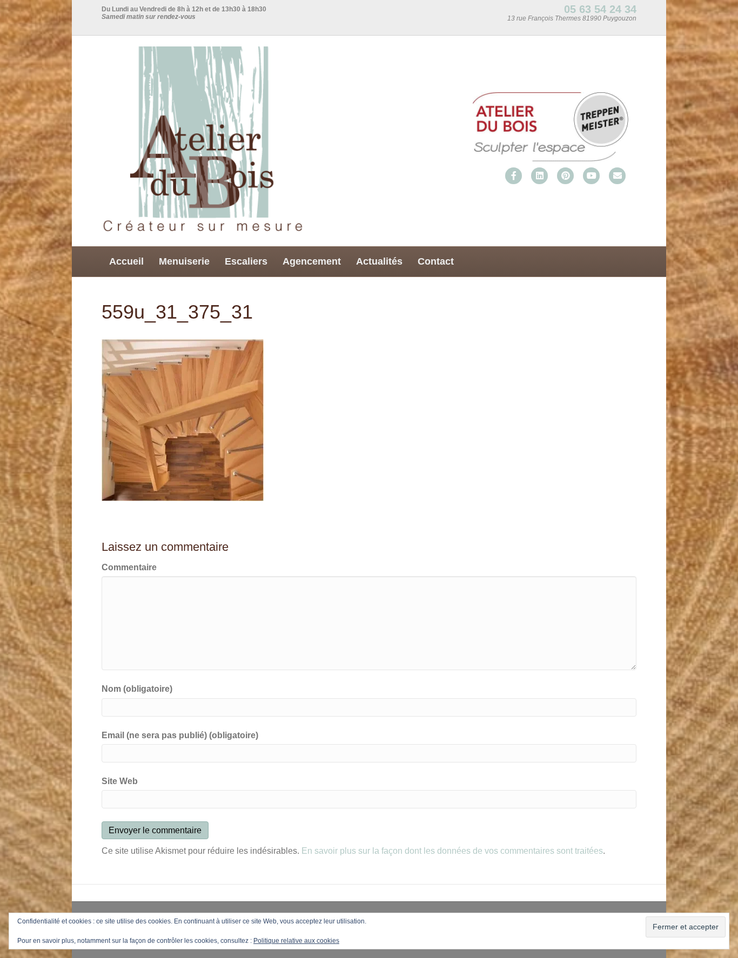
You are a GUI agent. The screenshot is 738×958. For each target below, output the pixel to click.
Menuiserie (184, 261)
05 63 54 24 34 (600, 9)
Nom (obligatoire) (137, 688)
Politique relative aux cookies (296, 940)
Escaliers (246, 261)
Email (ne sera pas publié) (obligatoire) (180, 735)
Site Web (120, 781)
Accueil (126, 261)
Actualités (379, 261)
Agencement (312, 261)
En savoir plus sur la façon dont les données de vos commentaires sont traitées (452, 850)
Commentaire (129, 567)
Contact (436, 261)
